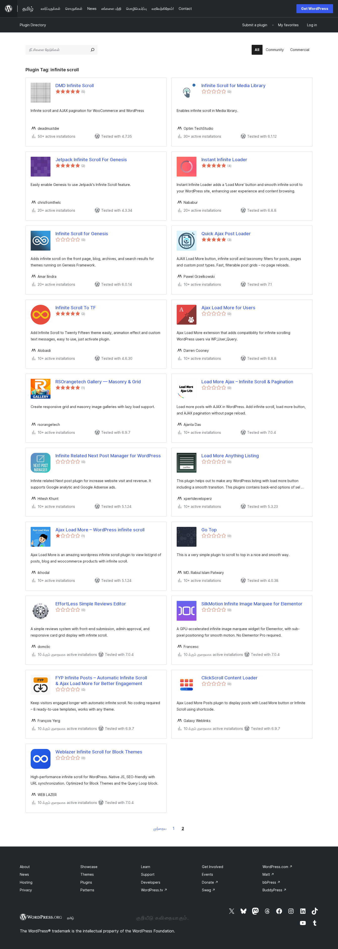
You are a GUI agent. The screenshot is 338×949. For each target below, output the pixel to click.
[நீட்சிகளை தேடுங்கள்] (92, 50)
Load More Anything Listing (230, 455)
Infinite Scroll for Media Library (233, 85)
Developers (150, 882)
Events (207, 874)
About (25, 867)
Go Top (209, 529)
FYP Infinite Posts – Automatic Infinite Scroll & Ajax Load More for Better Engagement (101, 680)
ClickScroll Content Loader (229, 677)
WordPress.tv (154, 890)
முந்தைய (160, 828)
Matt (268, 874)
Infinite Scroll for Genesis (81, 233)
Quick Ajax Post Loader (226, 233)
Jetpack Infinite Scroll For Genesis (91, 159)
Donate (210, 882)
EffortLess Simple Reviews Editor (90, 603)
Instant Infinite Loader (224, 159)
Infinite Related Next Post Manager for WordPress (108, 455)
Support (147, 874)
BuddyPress (275, 890)
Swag (208, 890)
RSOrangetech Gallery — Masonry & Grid (98, 381)
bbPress (271, 882)
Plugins (86, 882)
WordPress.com (277, 867)
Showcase (88, 867)
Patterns (87, 890)
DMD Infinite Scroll (74, 85)
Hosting (26, 882)
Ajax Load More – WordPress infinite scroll (100, 529)
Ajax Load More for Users (228, 307)
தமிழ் (70, 918)
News (24, 874)
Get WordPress (314, 8)
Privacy (26, 890)
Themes (87, 874)
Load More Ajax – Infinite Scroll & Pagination (247, 381)
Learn (145, 867)
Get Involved (212, 867)
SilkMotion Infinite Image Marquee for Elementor (251, 603)
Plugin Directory (33, 25)
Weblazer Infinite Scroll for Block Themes (98, 751)
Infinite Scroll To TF (75, 307)
